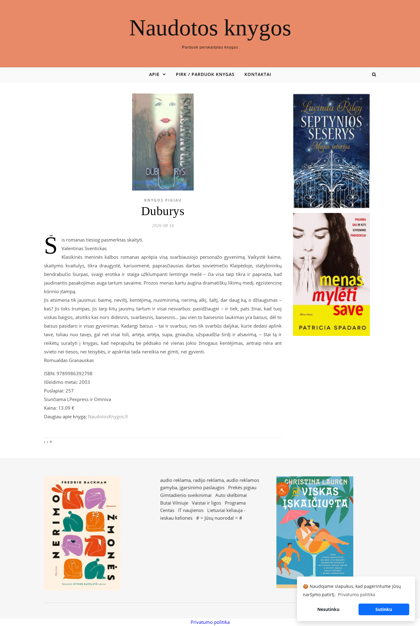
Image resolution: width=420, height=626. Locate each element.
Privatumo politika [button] (356, 594)
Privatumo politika (210, 622)
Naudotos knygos (210, 27)
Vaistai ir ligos (206, 503)
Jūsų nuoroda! (219, 518)
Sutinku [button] (383, 609)
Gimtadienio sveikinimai (186, 495)
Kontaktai (257, 74)
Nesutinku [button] (328, 609)
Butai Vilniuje (174, 503)
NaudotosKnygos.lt (108, 416)
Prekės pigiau (242, 487)
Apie (154, 74)
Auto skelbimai (231, 495)
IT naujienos (191, 510)
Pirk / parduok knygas (205, 74)
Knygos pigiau (163, 200)
